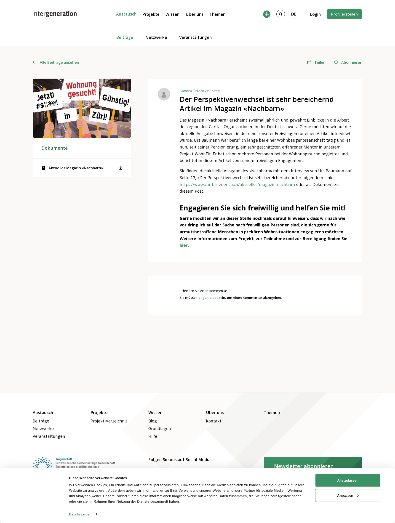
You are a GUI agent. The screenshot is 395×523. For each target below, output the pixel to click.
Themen (217, 14)
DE (293, 14)
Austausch (126, 14)
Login (315, 14)
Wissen (172, 14)
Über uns (194, 14)
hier (184, 245)
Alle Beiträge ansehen (59, 62)
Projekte (151, 14)
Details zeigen (80, 514)
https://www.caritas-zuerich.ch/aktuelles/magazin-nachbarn (237, 184)
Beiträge (124, 37)
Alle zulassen (347, 480)
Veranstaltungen (195, 37)
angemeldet (208, 297)
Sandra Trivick (200, 90)
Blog (152, 421)
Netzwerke (156, 37)
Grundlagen (159, 428)
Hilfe (152, 436)
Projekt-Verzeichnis (109, 421)
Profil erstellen (344, 14)
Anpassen (345, 495)
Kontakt (214, 421)
